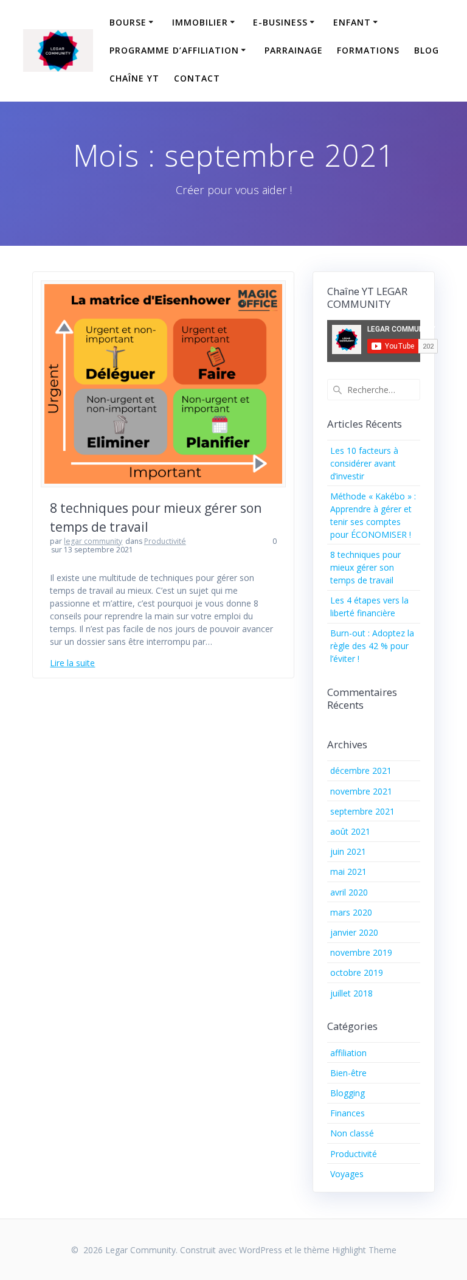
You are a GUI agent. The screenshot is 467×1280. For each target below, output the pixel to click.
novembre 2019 (361, 952)
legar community (93, 541)
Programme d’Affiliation (174, 50)
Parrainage (294, 50)
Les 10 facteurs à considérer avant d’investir (364, 463)
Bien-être (348, 1073)
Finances (347, 1113)
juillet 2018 (351, 993)
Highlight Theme (364, 1250)
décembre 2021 (361, 770)
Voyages (347, 1174)
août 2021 (350, 831)
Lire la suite (72, 663)
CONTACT (197, 78)
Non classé (352, 1133)
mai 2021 (348, 871)
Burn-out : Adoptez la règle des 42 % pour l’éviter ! (372, 645)
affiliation (348, 1053)
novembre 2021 (361, 791)
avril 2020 (349, 892)
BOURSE (128, 22)
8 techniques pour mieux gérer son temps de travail (365, 567)
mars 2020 (351, 912)
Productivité (165, 541)
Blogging (347, 1093)
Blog (426, 50)
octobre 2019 (356, 972)
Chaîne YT (134, 78)
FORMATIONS (368, 50)
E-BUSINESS (280, 22)
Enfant (352, 22)
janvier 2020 (354, 932)
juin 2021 (348, 851)
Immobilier (200, 22)
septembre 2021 (362, 811)
